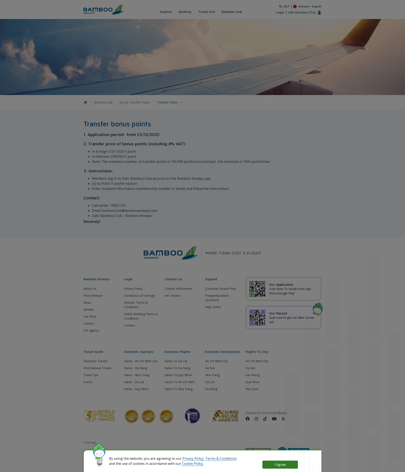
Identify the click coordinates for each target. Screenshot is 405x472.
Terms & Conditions (221, 458)
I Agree (280, 464)
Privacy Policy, (193, 458)
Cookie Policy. (193, 463)
